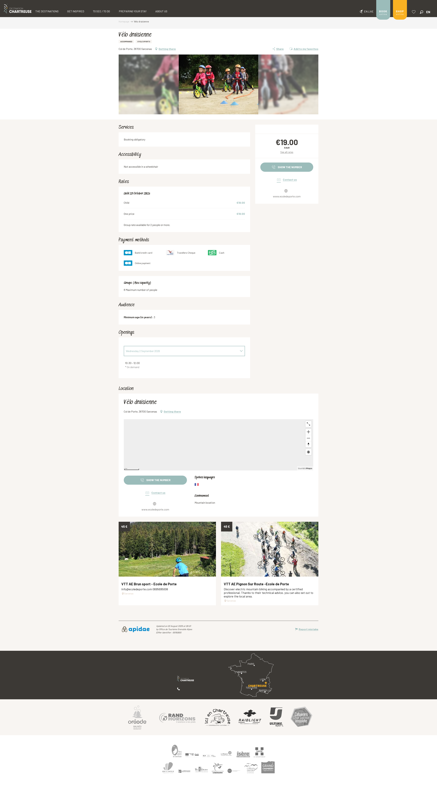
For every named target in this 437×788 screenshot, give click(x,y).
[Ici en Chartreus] (217, 717)
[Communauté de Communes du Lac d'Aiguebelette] (233, 770)
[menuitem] (18, 9)
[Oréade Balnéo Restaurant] (137, 717)
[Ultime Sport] (276, 717)
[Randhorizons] (177, 717)
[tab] (181, 351)
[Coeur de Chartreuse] (168, 767)
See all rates (286, 152)
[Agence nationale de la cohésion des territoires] (209, 755)
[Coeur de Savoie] (250, 768)
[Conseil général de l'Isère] (243, 754)
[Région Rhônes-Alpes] (226, 753)
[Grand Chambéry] (268, 767)
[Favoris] (414, 12)
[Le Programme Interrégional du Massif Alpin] (192, 755)
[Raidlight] (249, 717)
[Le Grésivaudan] (184, 771)
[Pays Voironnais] (201, 770)
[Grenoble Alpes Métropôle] (217, 768)
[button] (422, 12)
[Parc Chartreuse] (177, 751)
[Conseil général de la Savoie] (259, 752)
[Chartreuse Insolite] (301, 717)
